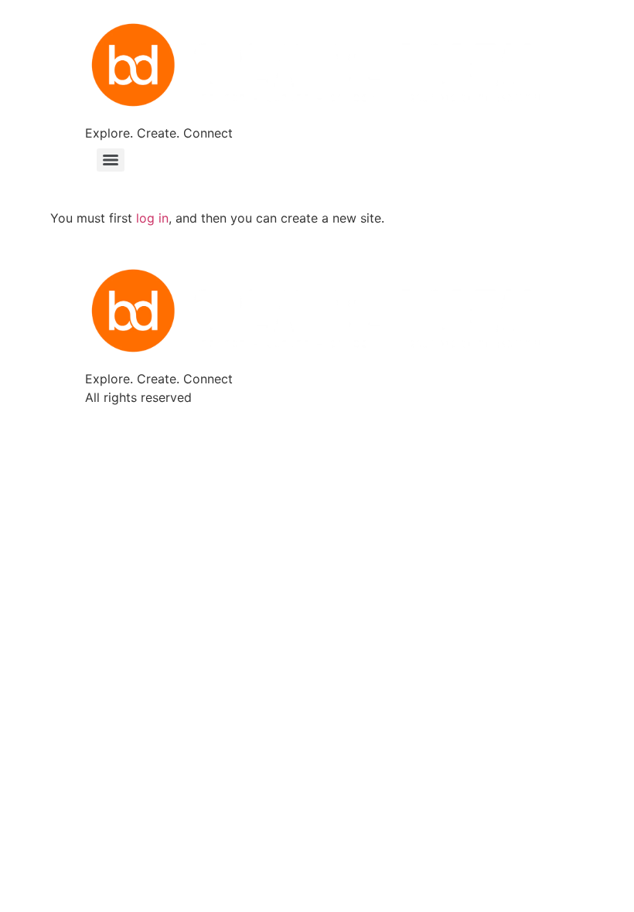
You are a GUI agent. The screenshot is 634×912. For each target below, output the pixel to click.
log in (152, 218)
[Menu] (110, 160)
